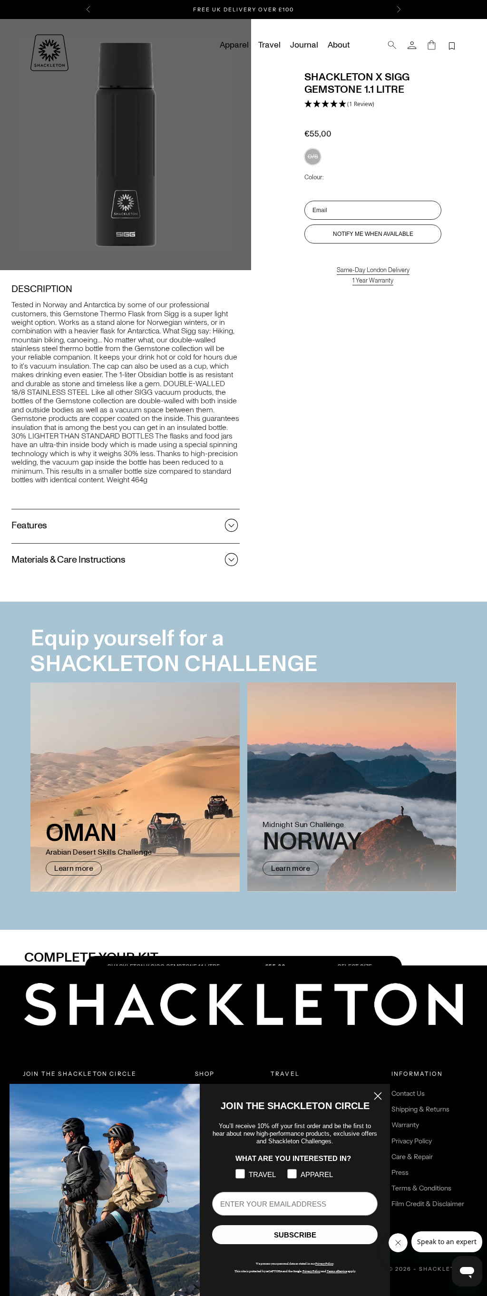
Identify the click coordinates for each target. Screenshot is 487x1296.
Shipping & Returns (420, 1109)
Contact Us (408, 1093)
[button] (339, 104)
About (339, 45)
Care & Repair (412, 1156)
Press (400, 1172)
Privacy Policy (411, 1141)
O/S (313, 156)
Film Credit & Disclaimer (427, 1203)
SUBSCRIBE (295, 1235)
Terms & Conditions (421, 1188)
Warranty (405, 1125)
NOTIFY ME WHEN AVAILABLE (373, 234)
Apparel (234, 45)
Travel (269, 45)
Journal (304, 45)
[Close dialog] (378, 1096)
